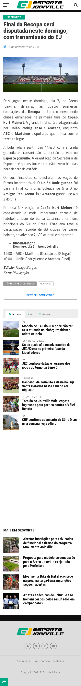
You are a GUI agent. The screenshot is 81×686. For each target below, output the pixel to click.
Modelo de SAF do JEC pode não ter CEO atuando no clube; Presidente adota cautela (47, 330)
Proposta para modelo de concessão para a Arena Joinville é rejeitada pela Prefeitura (49, 562)
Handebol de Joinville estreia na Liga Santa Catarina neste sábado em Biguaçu (48, 386)
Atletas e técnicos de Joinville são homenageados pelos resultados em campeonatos (48, 599)
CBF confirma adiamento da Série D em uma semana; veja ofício (49, 422)
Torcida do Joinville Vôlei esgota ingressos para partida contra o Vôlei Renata (48, 405)
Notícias (58, 661)
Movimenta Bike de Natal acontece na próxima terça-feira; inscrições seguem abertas (48, 580)
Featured (46, 283)
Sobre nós (23, 661)
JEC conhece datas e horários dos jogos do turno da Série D (46, 365)
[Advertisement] (40, 478)
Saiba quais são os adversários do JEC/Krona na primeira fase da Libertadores (46, 349)
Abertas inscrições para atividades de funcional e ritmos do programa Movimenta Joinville (48, 543)
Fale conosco (42, 661)
